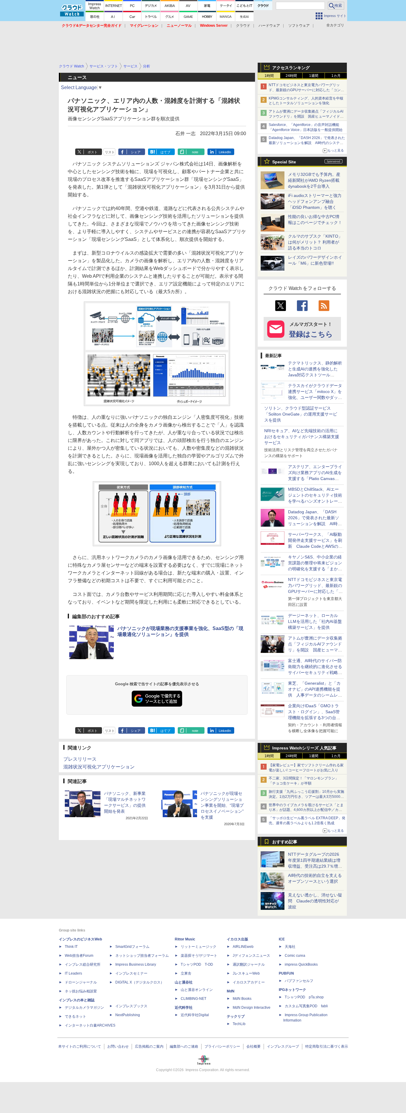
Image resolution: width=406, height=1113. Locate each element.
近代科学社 (184, 1007)
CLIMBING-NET (193, 999)
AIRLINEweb (243, 947)
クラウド (243, 25)
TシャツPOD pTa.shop (304, 997)
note (195, 152)
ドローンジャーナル (81, 982)
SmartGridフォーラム (132, 947)
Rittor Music (185, 939)
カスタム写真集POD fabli (306, 1006)
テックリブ (236, 1016)
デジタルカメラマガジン (84, 1007)
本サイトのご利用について (79, 1046)
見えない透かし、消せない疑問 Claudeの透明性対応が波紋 (315, 901)
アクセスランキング (291, 67)
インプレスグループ (283, 1046)
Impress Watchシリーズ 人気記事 (304, 748)
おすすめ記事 (284, 841)
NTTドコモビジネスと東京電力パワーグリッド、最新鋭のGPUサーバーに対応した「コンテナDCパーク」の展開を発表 (306, 90)
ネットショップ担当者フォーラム (142, 955)
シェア (136, 152)
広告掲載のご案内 (149, 1046)
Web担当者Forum (79, 955)
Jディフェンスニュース (251, 955)
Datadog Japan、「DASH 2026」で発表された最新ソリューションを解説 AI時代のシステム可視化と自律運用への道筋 (307, 143)
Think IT (71, 947)
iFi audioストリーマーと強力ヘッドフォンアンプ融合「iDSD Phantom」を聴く (315, 201)
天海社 (290, 947)
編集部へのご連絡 (184, 1046)
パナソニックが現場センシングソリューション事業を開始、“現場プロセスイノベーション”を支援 (222, 805)
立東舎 (186, 973)
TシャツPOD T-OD (197, 964)
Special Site (284, 162)
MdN (231, 991)
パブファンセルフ (299, 981)
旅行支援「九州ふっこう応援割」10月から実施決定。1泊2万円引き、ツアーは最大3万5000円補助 (306, 797)
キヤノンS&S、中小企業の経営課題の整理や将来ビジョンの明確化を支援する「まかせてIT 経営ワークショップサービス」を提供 (315, 569)
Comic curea (295, 955)
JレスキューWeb (246, 973)
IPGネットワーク (292, 990)
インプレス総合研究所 (82, 964)
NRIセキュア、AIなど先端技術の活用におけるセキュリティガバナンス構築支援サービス (301, 436)
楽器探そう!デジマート (199, 955)
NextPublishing (127, 1015)
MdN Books (242, 999)
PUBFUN (286, 973)
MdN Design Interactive (251, 1007)
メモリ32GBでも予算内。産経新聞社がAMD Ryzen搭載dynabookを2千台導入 (314, 180)
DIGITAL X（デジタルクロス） (139, 982)
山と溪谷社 (184, 982)
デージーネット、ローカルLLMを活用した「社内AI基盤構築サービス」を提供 (315, 621)
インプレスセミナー (131, 973)
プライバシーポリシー (222, 1046)
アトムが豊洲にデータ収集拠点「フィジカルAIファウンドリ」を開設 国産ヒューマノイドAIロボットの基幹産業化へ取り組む (306, 116)
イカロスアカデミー (249, 982)
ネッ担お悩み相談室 (81, 991)
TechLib (239, 1024)
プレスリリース (80, 759)
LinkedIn (225, 152)
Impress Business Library (135, 964)
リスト (110, 152)
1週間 (313, 76)
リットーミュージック (198, 947)
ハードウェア (269, 25)
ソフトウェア (299, 25)
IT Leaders (73, 973)
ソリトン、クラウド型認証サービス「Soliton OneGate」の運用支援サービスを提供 (300, 414)
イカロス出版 (237, 939)
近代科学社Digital (195, 1015)
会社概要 (253, 1046)
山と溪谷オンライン (197, 990)
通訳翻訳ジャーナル (249, 964)
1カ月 (336, 76)
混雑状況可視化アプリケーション (99, 766)
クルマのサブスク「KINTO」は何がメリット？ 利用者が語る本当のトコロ (315, 242)
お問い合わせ (118, 1046)
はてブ (165, 152)
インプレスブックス (131, 1006)
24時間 (291, 76)
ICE (282, 939)
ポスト (92, 152)
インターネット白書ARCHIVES (90, 1025)
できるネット (75, 1016)
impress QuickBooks (301, 964)
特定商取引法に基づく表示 (326, 1046)
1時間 (269, 76)
